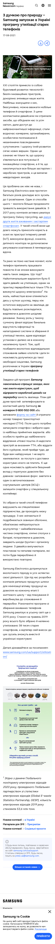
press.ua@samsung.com (27, 856)
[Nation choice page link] (43, 5)
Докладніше (40, 929)
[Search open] (36, 5)
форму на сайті (26, 414)
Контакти (7, 908)
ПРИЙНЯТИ (43, 936)
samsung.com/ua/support (25, 850)
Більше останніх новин (26, 867)
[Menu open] (49, 5)
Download (40, 43)
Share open (47, 43)
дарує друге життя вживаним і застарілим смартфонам (27, 221)
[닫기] (49, 911)
